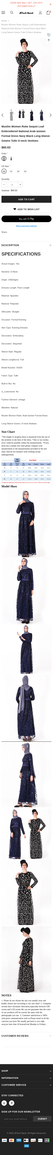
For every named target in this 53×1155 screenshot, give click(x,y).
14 (11, 171)
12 (4, 171)
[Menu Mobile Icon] (3, 12)
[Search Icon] (11, 12)
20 (25, 171)
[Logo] (26, 12)
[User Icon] (40, 12)
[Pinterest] (11, 1103)
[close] (50, 4)
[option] (26, 71)
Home (4, 21)
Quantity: (5, 179)
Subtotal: (5, 190)
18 (18, 171)
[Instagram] (4, 1103)
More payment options (26, 226)
